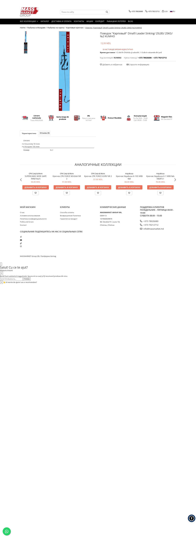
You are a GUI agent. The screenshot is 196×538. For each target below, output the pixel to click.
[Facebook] (21, 237)
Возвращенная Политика (70, 215)
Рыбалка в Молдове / (37, 27)
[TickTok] (21, 243)
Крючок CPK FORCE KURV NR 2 (98, 176)
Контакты (79, 21)
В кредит (99, 21)
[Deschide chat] (1, 264)
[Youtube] (21, 240)
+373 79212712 (150, 225)
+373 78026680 (150, 221)
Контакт (23, 225)
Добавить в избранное (112, 64)
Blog (130, 21)
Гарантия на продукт (68, 219)
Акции (89, 21)
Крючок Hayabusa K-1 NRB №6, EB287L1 (160, 177)
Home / (23, 27)
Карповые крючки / (75, 27)
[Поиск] (107, 12)
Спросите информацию (139, 64)
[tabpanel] (64, 71)
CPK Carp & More (35, 173)
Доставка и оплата (61, 21)
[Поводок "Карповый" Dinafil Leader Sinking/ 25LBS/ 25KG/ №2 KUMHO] (64, 71)
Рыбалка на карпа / (56, 27)
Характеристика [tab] (29, 133)
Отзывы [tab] (44, 133)
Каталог (45, 21)
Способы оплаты (67, 212)
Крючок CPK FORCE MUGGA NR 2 (67, 177)
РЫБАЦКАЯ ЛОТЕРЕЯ (116, 21)
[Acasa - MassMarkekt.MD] (33, 12)
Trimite (27, 279)
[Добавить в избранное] (36, 193)
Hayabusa (129, 173)
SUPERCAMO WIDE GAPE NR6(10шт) (36, 177)
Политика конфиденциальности (33, 219)
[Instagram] (21, 246)
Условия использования (30, 215)
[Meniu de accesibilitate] (191, 518)
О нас (22, 212)
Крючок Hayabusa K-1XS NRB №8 (129, 177)
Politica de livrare (26, 222)
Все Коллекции (28, 21)
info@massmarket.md (153, 228)
